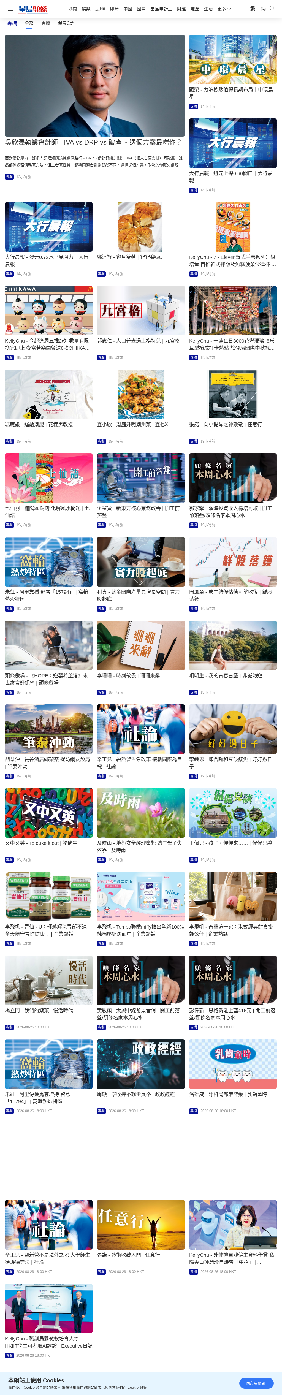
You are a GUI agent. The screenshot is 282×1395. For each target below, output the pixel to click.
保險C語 (66, 23)
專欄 (45, 23)
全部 (29, 23)
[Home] (33, 8)
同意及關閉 (255, 1383)
